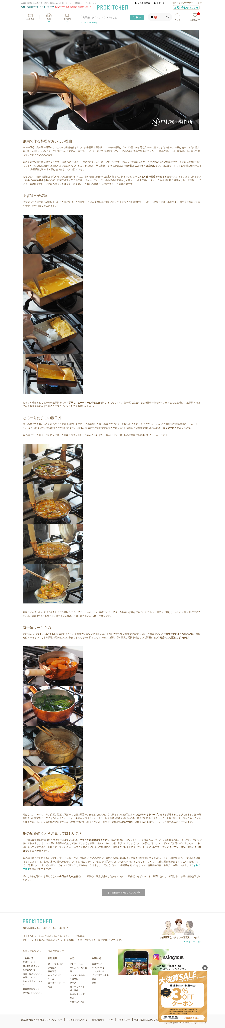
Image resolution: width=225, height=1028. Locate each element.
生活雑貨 (67, 19)
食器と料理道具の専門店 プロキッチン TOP (41, 1020)
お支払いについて (31, 966)
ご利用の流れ (29, 958)
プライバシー (123, 1020)
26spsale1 (191, 1017)
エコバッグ (97, 964)
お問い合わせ (98, 1020)
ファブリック (98, 971)
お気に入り (195, 17)
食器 (49, 19)
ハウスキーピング (100, 967)
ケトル (51, 979)
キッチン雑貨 (54, 975)
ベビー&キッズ (77, 1002)
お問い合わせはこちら (186, 7)
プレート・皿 (76, 964)
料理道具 (30, 19)
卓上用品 (74, 990)
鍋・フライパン (55, 964)
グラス (73, 983)
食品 (94, 983)
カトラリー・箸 (77, 986)
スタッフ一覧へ (194, 942)
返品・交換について (32, 973)
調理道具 (52, 967)
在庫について (29, 977)
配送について (29, 962)
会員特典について (31, 989)
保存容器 (52, 971)
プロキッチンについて (76, 1020)
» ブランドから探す (89, 22)
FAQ (111, 1020)
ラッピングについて (32, 992)
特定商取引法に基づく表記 (147, 1020)
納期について (29, 970)
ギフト (178, 20)
